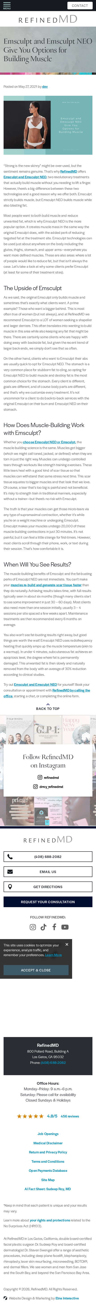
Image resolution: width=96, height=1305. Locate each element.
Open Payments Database (48, 1170)
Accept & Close (36, 970)
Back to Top (48, 708)
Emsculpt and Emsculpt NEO (25, 176)
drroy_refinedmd (51, 786)
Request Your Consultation (48, 901)
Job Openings (48, 1133)
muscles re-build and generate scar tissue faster (46, 584)
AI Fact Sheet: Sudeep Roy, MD (48, 1188)
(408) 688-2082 (53, 1062)
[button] (7, 5)
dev (45, 86)
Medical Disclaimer (48, 1143)
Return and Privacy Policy (48, 1152)
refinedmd (51, 777)
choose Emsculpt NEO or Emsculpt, (49, 442)
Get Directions (48, 886)
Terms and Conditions (47, 1161)
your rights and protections (50, 1220)
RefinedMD (68, 171)
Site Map (48, 1179)
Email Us (48, 871)
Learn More (53, 954)
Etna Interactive (67, 1298)
